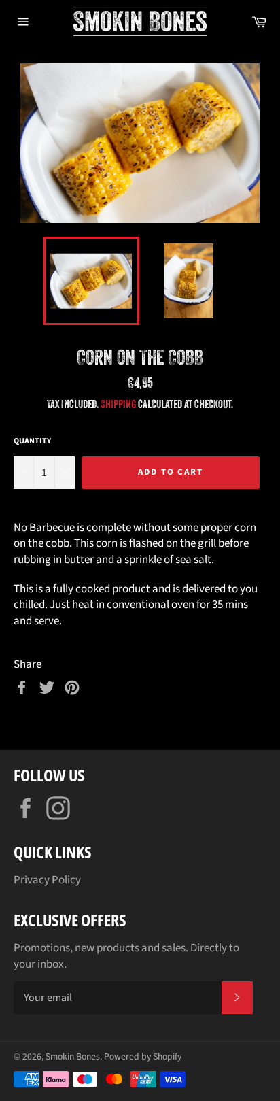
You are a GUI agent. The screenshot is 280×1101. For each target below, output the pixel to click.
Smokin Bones (73, 1056)
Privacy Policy (47, 880)
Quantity (32, 441)
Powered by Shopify (142, 1056)
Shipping (118, 404)
